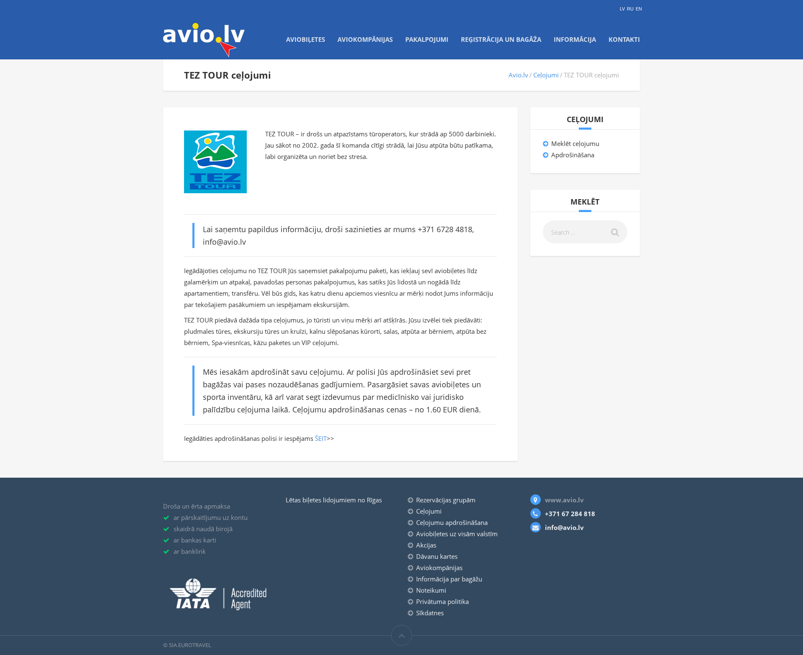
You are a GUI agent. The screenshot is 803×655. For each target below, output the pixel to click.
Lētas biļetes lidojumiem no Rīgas (334, 500)
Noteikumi (431, 590)
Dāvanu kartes (437, 556)
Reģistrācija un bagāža (501, 39)
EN (639, 9)
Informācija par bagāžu (449, 579)
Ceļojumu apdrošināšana (452, 522)
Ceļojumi (546, 75)
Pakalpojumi (426, 39)
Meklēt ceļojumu (575, 143)
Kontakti (624, 39)
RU (630, 9)
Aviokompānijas (365, 39)
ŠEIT (321, 438)
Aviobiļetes (305, 39)
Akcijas (426, 545)
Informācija (575, 39)
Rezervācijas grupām (446, 500)
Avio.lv (518, 75)
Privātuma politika (442, 601)
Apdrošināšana (572, 155)
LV (622, 9)
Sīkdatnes (430, 613)
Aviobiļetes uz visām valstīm (457, 534)
